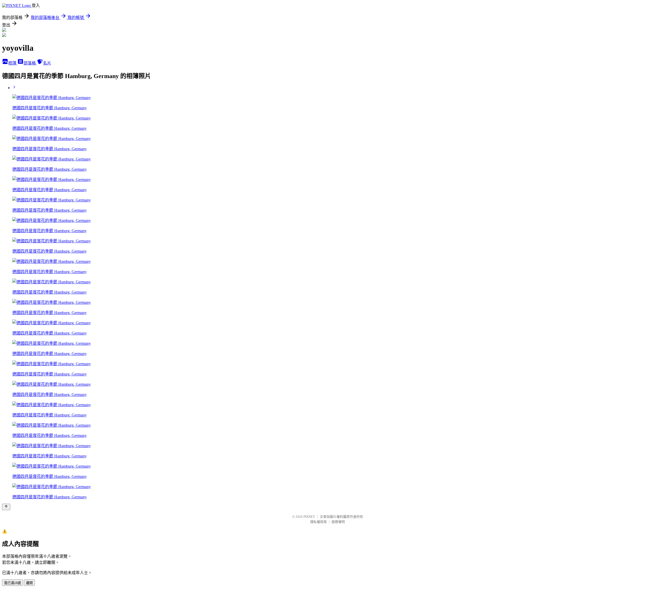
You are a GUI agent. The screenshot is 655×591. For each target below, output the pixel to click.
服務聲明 (338, 522)
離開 (29, 583)
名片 (47, 63)
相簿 (12, 63)
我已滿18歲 (12, 583)
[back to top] (6, 507)
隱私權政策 (318, 522)
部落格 (30, 63)
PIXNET (309, 517)
